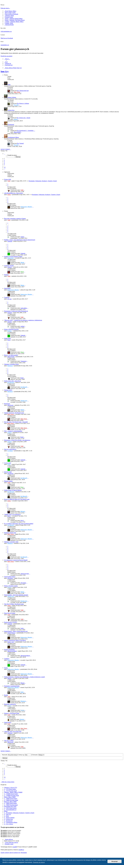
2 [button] (4, 160)
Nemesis (6, 274)
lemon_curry (10, 642)
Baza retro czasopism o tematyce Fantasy (15, 218)
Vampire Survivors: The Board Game (14, 412)
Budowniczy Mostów (26, 206)
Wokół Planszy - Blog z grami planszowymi (15, 631)
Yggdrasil (6, 297)
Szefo (22, 628)
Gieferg (9, 432)
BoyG (9, 516)
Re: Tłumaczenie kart (23, 90)
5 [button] (4, 164)
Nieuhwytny (24, 400)
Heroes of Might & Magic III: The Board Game (16, 499)
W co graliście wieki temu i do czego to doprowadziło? (18, 523)
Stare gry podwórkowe (10, 449)
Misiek (22, 262)
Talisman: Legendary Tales (11, 541)
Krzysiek (16, 105)
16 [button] (4, 167)
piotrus (22, 236)
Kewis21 (16, 145)
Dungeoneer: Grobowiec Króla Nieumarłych (16, 311)
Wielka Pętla (7, 338)
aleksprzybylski (25, 573)
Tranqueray (24, 361)
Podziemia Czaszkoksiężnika (11, 686)
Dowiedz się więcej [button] (39, 862)
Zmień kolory (7, 722)
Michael (22, 511)
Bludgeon (10, 365)
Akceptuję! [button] (114, 861)
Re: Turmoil (20, 143)
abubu (9, 194)
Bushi (22, 378)
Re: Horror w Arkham (23, 103)
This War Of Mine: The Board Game (14, 604)
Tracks (6, 667)
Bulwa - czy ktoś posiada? (11, 355)
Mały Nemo (17, 92)
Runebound (11, 124)
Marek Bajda (10, 356)
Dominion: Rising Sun (10, 532)
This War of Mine (8, 740)
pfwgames (10, 578)
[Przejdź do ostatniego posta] (24, 190)
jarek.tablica (24, 308)
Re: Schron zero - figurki (23, 117)
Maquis (9, 678)
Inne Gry (5, 71)
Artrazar (9, 267)
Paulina (9, 587)
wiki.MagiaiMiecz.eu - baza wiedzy (13, 193)
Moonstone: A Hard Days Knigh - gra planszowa (17, 440)
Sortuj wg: (22, 754)
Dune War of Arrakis (9, 613)
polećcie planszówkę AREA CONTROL (15, 640)
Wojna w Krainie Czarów (11, 586)
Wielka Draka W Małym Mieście (13, 490)
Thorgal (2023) (8, 390)
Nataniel (9, 312)
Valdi (8, 181)
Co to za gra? (7, 463)
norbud (22, 326)
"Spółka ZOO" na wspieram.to (12, 514)
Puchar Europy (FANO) (10, 622)
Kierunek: (35, 754)
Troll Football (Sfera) (9, 576)
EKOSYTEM (8, 472)
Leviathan (10, 450)
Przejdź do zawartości (6, 56)
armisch (16, 119)
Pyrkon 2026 (7, 179)
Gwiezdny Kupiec (9, 265)
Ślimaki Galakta (8, 481)
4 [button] (4, 163)
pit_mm (9, 299)
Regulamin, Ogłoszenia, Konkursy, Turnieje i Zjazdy (43, 181)
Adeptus (9, 321)
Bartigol (22, 719)
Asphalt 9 (6, 658)
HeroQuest (7, 403)
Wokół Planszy (11, 633)
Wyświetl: (5, 754)
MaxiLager (10, 405)
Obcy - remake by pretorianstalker (13, 431)
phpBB (15, 847)
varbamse (9, 733)
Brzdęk (6, 695)
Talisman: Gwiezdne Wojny (11, 364)
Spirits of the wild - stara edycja (12, 381)
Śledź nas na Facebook (7, 38)
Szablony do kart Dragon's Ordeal (13, 256)
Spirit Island (7, 288)
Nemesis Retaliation (9, 649)
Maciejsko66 (17, 132)
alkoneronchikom (12, 651)
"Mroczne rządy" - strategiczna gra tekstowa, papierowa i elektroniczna (23, 320)
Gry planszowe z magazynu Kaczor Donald (15, 560)
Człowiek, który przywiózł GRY (13, 731)
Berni (8, 340)
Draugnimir (10, 258)
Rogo (22, 487)
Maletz (22, 285)
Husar (22, 271)
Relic (9, 84)
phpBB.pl (21, 849)
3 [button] (4, 161)
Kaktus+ (9, 331)
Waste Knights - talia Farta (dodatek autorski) (16, 595)
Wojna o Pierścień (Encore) (11, 329)
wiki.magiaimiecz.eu (6, 31)
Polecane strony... (5, 8)
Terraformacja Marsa (13, 137)
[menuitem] (6, 62)
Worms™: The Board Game (11, 713)
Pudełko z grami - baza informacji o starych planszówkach (19, 239)
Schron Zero (11, 110)
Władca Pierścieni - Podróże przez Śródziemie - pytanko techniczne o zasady (24, 677)
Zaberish (9, 241)
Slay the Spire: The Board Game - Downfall (16, 422)
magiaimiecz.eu (5, 45)
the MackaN (10, 382)
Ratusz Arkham (12, 97)
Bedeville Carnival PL (10, 704)
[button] (4, 153)
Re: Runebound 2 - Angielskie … (26, 130)
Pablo (8, 464)
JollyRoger (10, 473)
